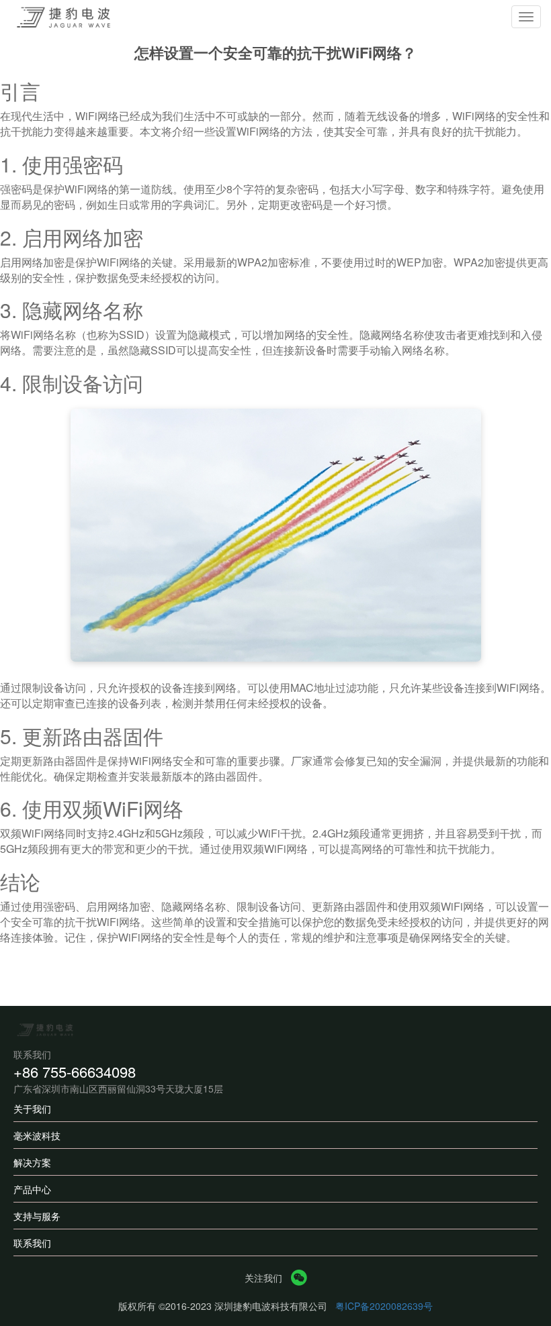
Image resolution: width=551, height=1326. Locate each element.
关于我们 (32, 1108)
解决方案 (32, 1162)
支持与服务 (36, 1216)
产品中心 (32, 1189)
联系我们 (32, 1243)
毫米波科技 (36, 1135)
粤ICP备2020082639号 (384, 1306)
